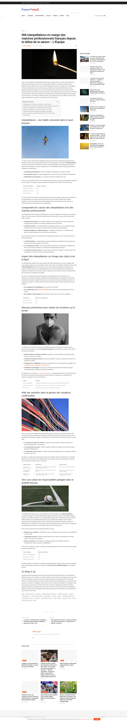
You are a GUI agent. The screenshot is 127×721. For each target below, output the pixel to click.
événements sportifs (62, 594)
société (74, 598)
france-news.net (28, 717)
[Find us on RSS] (104, 717)
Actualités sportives (29, 594)
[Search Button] (104, 15)
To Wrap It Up (27, 114)
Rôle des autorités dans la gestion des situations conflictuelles (38, 111)
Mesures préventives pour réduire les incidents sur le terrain (37, 109)
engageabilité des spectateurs (49, 594)
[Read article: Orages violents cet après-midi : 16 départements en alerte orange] (68, 656)
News (23, 15)
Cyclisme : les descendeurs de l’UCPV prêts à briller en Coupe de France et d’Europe (30, 665)
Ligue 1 (59, 596)
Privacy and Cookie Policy (86, 719)
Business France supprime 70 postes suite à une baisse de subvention (97, 108)
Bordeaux (44, 660)
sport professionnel (26, 600)
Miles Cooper (27, 45)
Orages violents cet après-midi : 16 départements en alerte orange (68, 665)
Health (48, 15)
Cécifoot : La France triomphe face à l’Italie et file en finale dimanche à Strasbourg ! (97, 127)
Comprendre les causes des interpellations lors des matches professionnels (41, 106)
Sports (62, 15)
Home (23, 30)
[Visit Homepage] (30, 9)
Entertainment (39, 15)
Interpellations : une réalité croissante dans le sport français (37, 104)
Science (55, 15)
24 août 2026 (24, 668)
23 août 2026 (24, 701)
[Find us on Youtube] (102, 717)
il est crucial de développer (44, 373)
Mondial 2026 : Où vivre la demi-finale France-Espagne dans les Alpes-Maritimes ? (97, 145)
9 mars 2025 (35, 45)
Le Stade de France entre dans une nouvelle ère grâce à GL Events (97, 100)
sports (34, 600)
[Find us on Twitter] (100, 717)
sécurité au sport (67, 598)
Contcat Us (47, 2)
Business (30, 15)
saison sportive (57, 598)
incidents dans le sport (37, 596)
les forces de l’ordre (43, 289)
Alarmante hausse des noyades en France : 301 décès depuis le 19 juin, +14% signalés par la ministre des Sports (97, 69)
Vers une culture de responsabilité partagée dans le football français (39, 113)
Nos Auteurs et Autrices (29, 2)
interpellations (47, 596)
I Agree (97, 719)
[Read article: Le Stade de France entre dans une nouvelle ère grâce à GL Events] (84, 100)
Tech (67, 15)
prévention (36, 598)
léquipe (54, 596)
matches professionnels (68, 596)
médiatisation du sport (27, 598)
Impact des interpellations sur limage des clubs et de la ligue (38, 107)
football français (26, 596)
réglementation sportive (46, 598)
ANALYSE (38, 594)
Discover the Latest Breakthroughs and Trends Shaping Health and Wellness (97, 91)
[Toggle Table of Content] (57, 102)
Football (71, 594)
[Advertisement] (76, 8)
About (23, 2)
